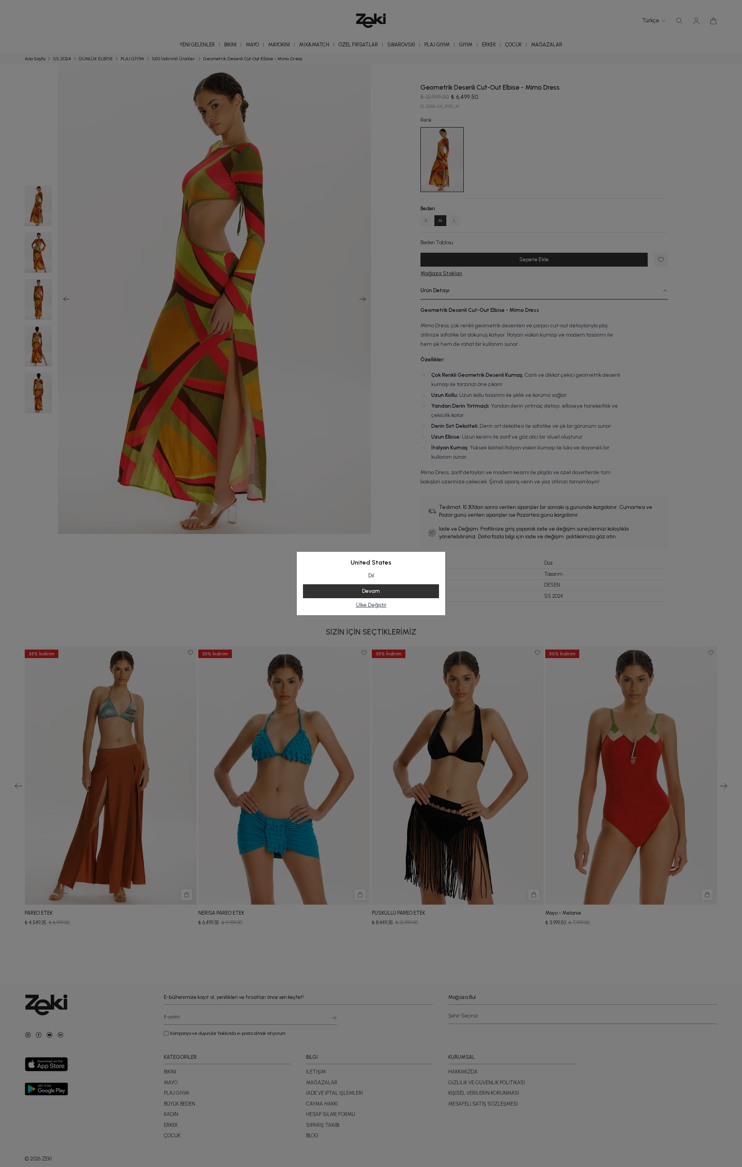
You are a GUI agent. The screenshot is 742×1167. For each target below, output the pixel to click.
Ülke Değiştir (371, 605)
